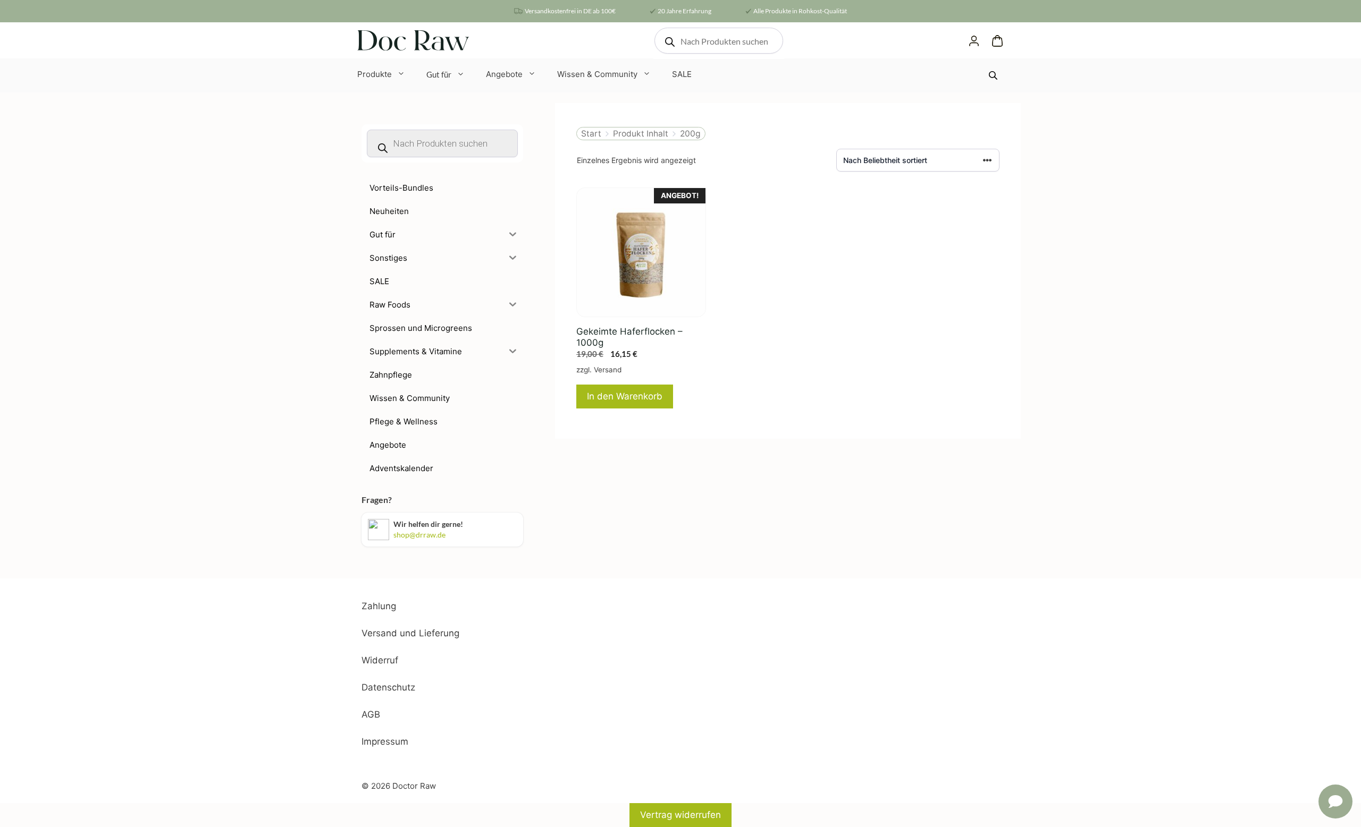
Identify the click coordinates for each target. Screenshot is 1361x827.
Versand (607, 369)
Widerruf (380, 660)
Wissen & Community (597, 74)
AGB (371, 714)
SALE (682, 74)
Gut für (438, 74)
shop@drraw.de (419, 534)
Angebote (504, 74)
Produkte (374, 74)
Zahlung (379, 606)
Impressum (385, 741)
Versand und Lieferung (410, 633)
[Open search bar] (994, 75)
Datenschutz (388, 687)
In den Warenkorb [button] (624, 396)
